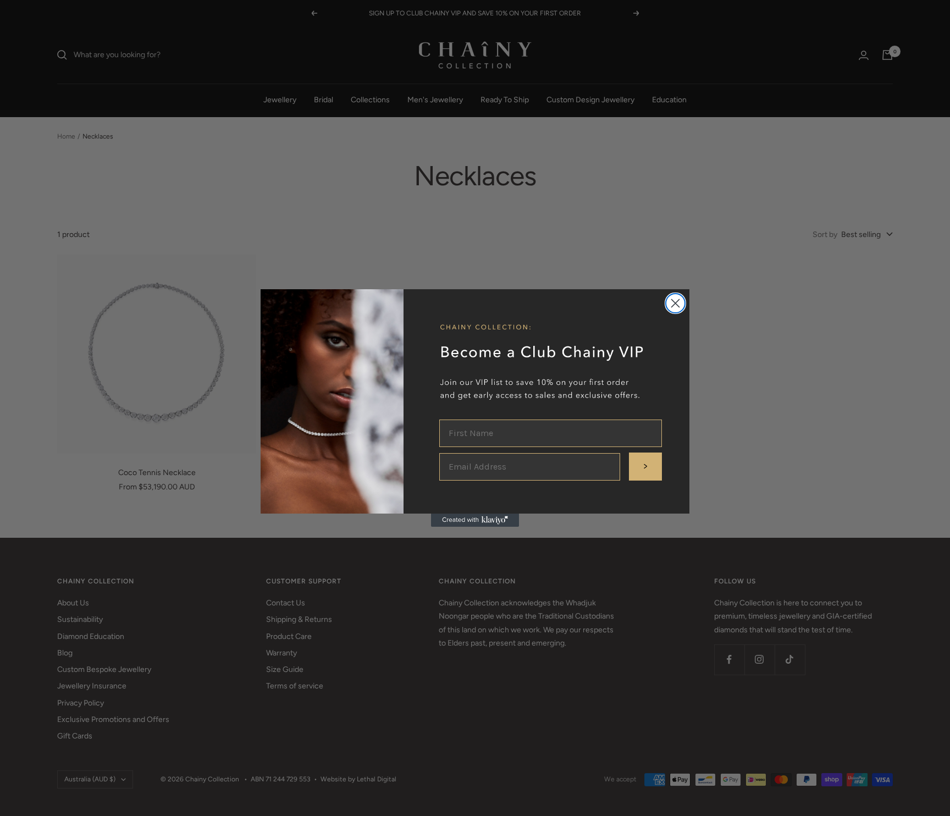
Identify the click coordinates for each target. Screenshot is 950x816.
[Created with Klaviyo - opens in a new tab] (475, 520)
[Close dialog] (675, 303)
